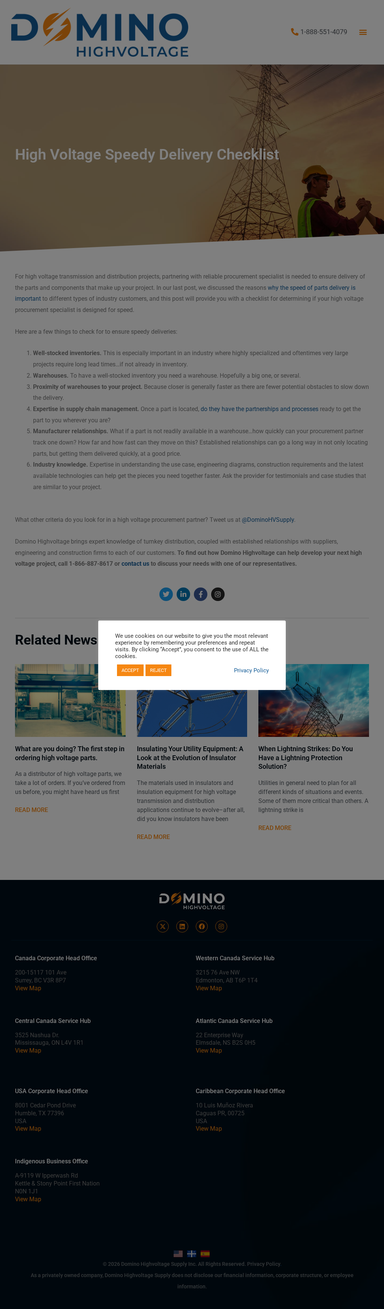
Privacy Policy (251, 670)
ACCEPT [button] (130, 670)
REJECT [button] (158, 670)
